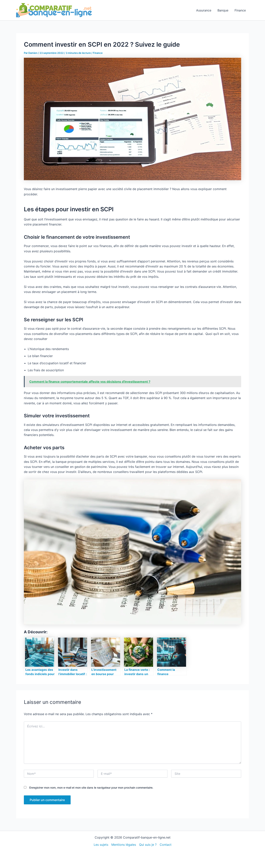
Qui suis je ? (148, 845)
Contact (165, 845)
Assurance (203, 10)
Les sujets (101, 845)
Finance (240, 10)
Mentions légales (123, 845)
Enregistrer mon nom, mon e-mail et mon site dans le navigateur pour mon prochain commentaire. (91, 787)
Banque (222, 10)
